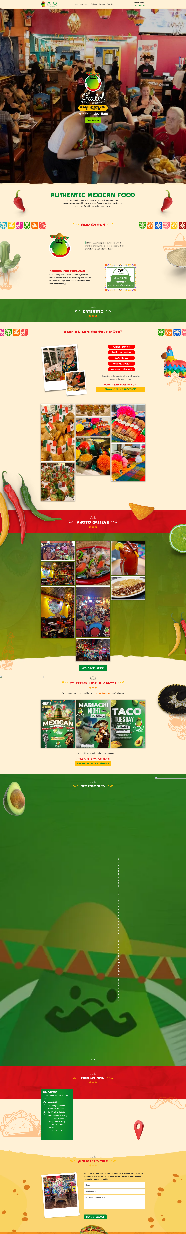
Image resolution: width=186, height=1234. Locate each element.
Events (102, 4)
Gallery (94, 4)
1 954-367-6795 (139, 6)
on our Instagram (103, 693)
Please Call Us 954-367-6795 (120, 389)
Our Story (84, 4)
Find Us (110, 4)
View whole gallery (93, 667)
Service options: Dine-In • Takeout (93, 109)
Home (75, 4)
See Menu (93, 121)
